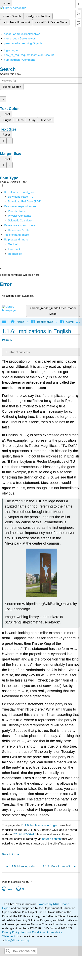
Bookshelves (45, 321)
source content (52, 838)
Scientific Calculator (20, 220)
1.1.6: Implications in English (40, 825)
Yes (10, 889)
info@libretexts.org (17, 940)
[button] (14, 249)
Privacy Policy (10, 932)
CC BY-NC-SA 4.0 (24, 834)
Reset (6, 114)
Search (8, 951)
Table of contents (19, 352)
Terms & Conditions (33, 932)
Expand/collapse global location (78, 320)
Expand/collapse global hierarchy (6, 321)
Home (20, 321)
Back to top (9, 854)
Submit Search (12, 86)
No (23, 889)
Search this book (10, 73)
